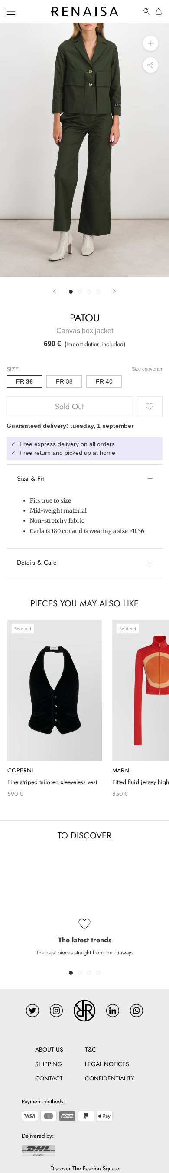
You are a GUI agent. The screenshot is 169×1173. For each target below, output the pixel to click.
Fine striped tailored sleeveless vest (52, 782)
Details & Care (37, 562)
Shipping (48, 1064)
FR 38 (64, 381)
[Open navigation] (10, 11)
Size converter (147, 368)
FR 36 (24, 381)
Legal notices (107, 1064)
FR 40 (104, 381)
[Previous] (54, 291)
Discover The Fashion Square (84, 1168)
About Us (49, 1049)
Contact (49, 1078)
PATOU (85, 317)
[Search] (146, 11)
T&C (90, 1049)
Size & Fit (30, 479)
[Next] (114, 291)
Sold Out (69, 406)
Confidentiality (109, 1078)
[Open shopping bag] (159, 11)
